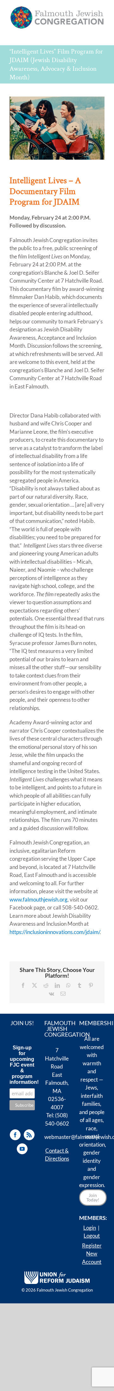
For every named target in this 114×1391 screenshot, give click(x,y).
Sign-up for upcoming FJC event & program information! (22, 1065)
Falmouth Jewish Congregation (65, 1290)
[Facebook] (15, 1134)
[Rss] (29, 1134)
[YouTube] (22, 1148)
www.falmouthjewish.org (38, 899)
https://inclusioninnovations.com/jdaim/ (55, 932)
